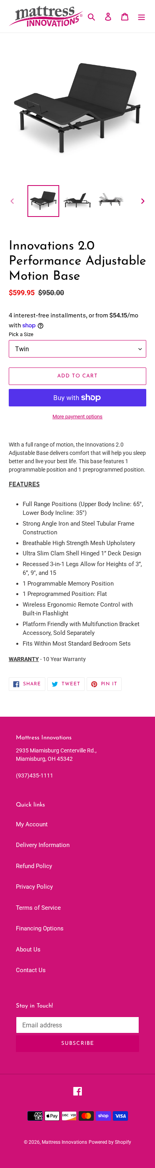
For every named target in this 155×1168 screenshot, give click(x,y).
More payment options (77, 417)
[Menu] (141, 16)
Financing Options (40, 928)
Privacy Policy (34, 886)
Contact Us (31, 970)
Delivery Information (43, 845)
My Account (32, 824)
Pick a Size (21, 334)
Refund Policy (34, 866)
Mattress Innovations (64, 1142)
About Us (28, 949)
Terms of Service (38, 907)
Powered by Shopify (110, 1142)
